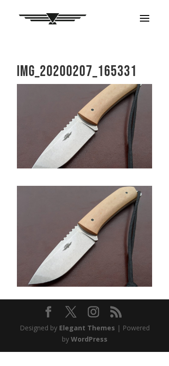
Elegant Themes (87, 327)
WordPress (89, 339)
